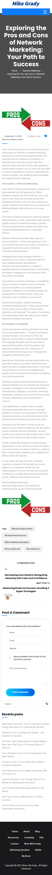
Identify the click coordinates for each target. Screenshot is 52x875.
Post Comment (20, 692)
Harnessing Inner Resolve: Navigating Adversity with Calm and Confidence (26, 576)
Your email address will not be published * (23, 626)
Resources (13, 837)
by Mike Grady (34, 136)
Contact (15, 843)
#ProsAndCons (32, 485)
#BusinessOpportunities (13, 485)
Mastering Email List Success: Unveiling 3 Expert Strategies (26, 590)
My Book (26, 856)
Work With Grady (32, 843)
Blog (37, 831)
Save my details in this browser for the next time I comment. (29, 657)
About (26, 831)
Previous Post (27, 563)
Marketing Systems (20, 850)
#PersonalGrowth (33, 489)
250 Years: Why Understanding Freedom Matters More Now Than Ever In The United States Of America (24, 744)
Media (38, 850)
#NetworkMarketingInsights (15, 482)
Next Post (42, 583)
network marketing (13, 172)
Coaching (29, 837)
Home (14, 70)
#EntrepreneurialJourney (13, 489)
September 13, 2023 (13, 136)
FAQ (41, 837)
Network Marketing (31, 70)
